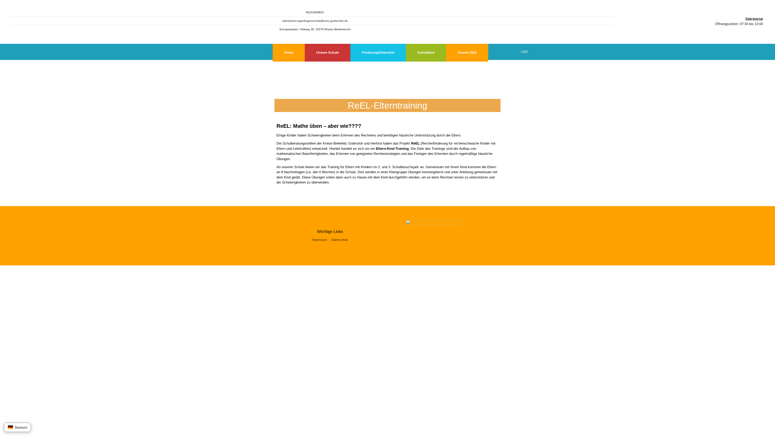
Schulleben (426, 52)
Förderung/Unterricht (378, 52)
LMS (524, 52)
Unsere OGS (467, 52)
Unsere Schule (327, 52)
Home (288, 52)
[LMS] (517, 51)
